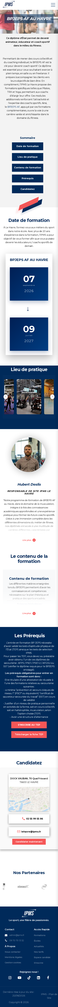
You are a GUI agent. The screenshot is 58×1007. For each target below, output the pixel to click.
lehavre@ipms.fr (31, 831)
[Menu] (53, 5)
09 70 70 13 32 (16, 940)
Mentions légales (13, 957)
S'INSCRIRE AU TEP (29, 725)
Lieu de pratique (27, 157)
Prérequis (27, 178)
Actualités (39, 946)
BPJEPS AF (13, 107)
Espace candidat (42, 957)
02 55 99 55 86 (34, 818)
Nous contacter (12, 952)
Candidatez (27, 189)
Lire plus (26, 540)
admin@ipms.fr (16, 935)
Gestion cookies (13, 962)
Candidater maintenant (29, 841)
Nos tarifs (39, 952)
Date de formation (27, 146)
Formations (39, 935)
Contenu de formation (27, 167)
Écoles (37, 941)
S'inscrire (38, 963)
